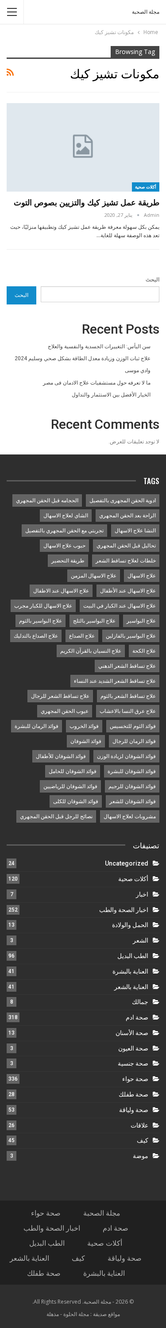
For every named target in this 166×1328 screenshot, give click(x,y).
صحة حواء (135, 1078)
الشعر (140, 940)
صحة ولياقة (133, 1109)
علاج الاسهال (141, 576)
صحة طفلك (133, 1094)
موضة (140, 1155)
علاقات (139, 1125)
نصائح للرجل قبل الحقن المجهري (56, 816)
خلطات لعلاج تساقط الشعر (126, 561)
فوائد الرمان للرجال (134, 741)
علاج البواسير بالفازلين (131, 636)
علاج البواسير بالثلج (94, 621)
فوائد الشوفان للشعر (132, 801)
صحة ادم (137, 1017)
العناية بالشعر (131, 986)
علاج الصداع (82, 636)
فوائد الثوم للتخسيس (133, 726)
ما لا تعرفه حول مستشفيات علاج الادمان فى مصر (97, 383)
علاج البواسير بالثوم (40, 621)
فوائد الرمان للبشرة (36, 726)
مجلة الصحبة (145, 12)
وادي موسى (138, 370)
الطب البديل (132, 955)
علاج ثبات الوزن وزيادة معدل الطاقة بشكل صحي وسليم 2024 (83, 358)
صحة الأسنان (132, 1032)
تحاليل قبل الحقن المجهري (126, 546)
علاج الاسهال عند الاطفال (61, 591)
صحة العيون (133, 1048)
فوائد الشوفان (85, 741)
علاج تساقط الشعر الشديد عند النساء (115, 681)
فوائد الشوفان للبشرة (132, 771)
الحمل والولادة (130, 924)
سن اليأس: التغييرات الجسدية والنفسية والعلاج (99, 346)
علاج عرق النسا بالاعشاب (128, 711)
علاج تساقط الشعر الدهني (127, 666)
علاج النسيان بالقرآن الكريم (90, 651)
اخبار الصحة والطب (123, 909)
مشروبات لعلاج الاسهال (130, 816)
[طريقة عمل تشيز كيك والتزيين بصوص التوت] (83, 147)
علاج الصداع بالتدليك (36, 636)
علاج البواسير (141, 621)
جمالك (140, 1001)
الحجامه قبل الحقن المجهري (47, 500)
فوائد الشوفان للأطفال (61, 756)
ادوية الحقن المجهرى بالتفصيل (122, 500)
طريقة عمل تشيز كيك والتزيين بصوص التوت (86, 202)
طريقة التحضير (68, 561)
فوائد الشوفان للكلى (75, 801)
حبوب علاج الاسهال (64, 546)
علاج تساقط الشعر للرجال (60, 696)
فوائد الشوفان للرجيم (132, 786)
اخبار (142, 894)
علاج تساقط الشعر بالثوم (128, 696)
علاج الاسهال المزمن (93, 576)
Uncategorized (126, 863)
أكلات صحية (146, 187)
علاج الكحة (144, 651)
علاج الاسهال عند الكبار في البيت (119, 606)
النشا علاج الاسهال (135, 530)
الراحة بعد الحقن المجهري (127, 515)
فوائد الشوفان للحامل (73, 771)
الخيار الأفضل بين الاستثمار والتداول (111, 395)
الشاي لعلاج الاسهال (65, 515)
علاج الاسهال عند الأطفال (128, 591)
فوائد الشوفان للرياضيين (70, 786)
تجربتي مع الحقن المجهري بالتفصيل (64, 530)
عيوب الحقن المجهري (65, 711)
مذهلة (52, 1314)
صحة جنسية (133, 1063)
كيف (142, 1140)
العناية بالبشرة (130, 971)
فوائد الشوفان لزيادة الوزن (126, 756)
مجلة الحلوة (76, 1314)
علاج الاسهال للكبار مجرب (43, 606)
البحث (152, 280)
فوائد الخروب (84, 726)
